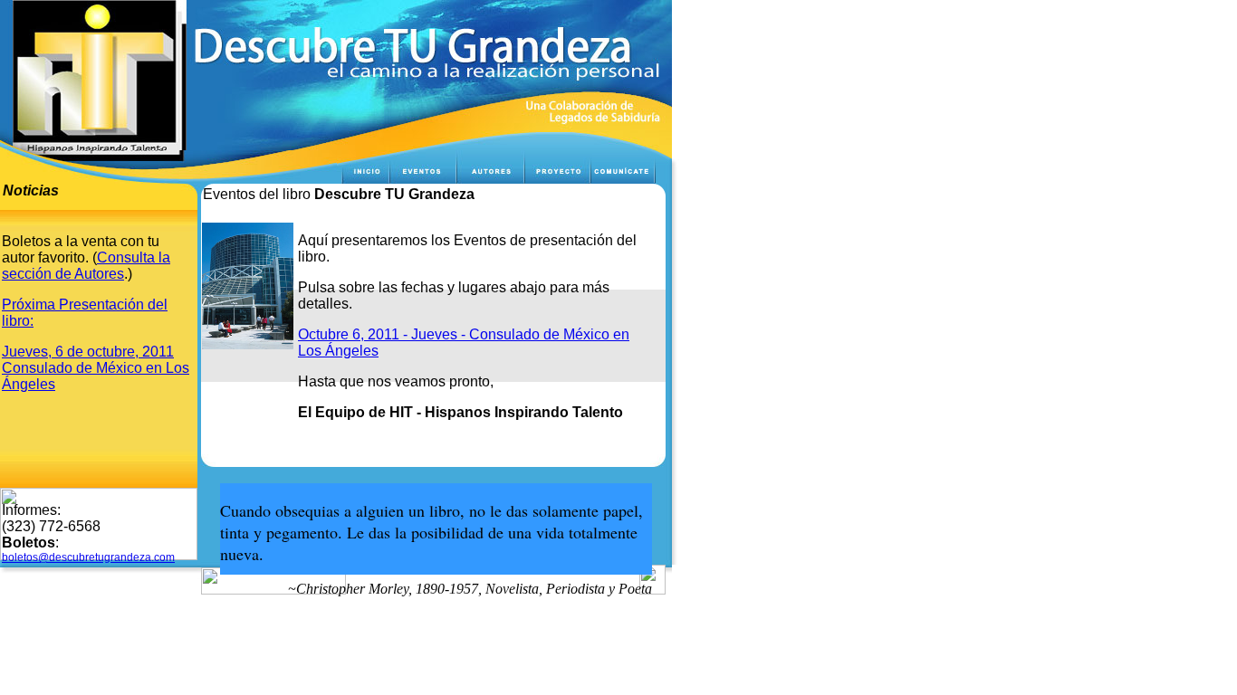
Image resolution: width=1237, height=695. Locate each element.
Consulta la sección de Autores (86, 265)
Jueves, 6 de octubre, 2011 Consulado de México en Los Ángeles (95, 368)
